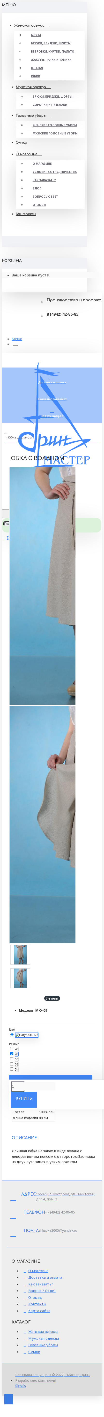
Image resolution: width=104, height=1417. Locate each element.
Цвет (12, 1029)
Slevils (20, 1385)
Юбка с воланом (20, 437)
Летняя (52, 998)
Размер (14, 1044)
